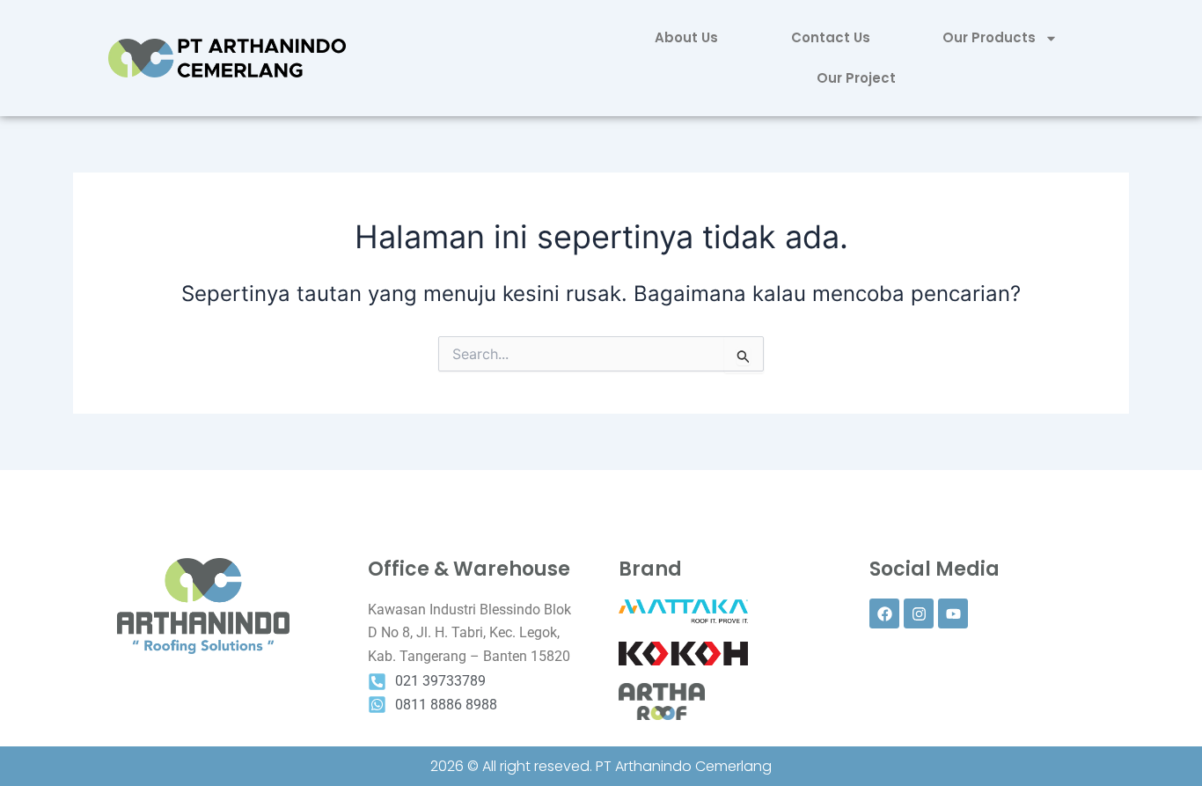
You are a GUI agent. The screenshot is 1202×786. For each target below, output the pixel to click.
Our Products (989, 37)
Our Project (856, 78)
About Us (686, 37)
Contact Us (830, 37)
